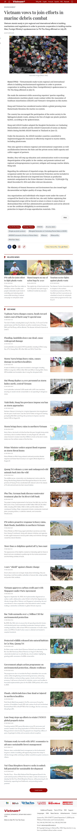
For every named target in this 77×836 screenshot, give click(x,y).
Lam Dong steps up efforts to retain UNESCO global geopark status (25, 719)
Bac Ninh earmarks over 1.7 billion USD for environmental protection (23, 616)
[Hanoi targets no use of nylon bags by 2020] (38, 267)
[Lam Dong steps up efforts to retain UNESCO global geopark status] (61, 723)
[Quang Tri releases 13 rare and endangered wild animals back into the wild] (61, 475)
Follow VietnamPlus (51, 247)
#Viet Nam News (14, 239)
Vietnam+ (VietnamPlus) (19, 1)
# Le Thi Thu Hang (14, 227)
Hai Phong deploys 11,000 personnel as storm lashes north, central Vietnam (25, 382)
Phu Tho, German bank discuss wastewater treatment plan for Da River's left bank (24, 495)
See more (11, 309)
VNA (47, 813)
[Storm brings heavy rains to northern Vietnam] (61, 432)
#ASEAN (39, 227)
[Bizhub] (8, 803)
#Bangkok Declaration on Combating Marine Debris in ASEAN (48, 231)
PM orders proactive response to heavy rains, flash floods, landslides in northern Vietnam (25, 523)
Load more (38, 790)
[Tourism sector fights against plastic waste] (61, 267)
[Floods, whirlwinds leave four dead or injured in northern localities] (61, 699)
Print (19, 247)
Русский (66, 1)
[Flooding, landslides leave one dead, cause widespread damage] (61, 343)
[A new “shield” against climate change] (61, 572)
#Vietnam (44, 235)
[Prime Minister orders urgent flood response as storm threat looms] (61, 453)
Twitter (14, 247)
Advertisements (65, 813)
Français (50, 1)
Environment (9, 7)
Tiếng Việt (38, 1)
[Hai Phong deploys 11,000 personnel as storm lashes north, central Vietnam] (61, 386)
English (45, 1)
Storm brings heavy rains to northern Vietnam (25, 426)
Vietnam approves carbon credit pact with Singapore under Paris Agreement (23, 589)
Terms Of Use (58, 810)
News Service (55, 813)
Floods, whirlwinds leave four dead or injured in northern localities (25, 695)
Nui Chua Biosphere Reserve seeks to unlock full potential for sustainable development (24, 767)
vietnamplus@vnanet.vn (48, 825)
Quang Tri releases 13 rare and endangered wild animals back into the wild (26, 471)
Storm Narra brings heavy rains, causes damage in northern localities (22, 360)
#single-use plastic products (17, 231)
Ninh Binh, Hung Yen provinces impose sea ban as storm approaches (26, 404)
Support (70, 810)
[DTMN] (47, 803)
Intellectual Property (46, 810)
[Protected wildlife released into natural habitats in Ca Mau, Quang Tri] (61, 646)
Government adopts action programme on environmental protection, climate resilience (25, 666)
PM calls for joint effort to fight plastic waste (14, 279)
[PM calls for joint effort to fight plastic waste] (15, 267)
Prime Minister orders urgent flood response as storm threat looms (25, 449)
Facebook (9, 247)
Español (56, 1)
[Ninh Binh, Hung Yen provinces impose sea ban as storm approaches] (61, 408)
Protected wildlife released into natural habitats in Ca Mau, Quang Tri (26, 642)
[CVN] (34, 803)
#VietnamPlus (55, 235)
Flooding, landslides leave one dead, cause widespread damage (23, 339)
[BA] (61, 803)
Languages (40, 813)
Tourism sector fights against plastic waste (59, 279)
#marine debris (50, 227)
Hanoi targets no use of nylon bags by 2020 (37, 279)
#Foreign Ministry (28, 227)
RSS (65, 810)
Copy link (24, 247)
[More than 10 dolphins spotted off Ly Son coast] (61, 552)
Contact (74, 813)
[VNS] (21, 803)
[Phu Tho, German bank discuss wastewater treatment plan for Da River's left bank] (61, 499)
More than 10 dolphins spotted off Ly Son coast (25, 546)
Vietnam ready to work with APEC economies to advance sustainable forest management (26, 743)
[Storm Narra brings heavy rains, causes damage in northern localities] (61, 364)
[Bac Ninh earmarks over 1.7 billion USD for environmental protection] (61, 620)
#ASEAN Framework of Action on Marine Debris (23, 235)
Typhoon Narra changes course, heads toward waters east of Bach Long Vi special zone (25, 315)
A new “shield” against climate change (21, 566)
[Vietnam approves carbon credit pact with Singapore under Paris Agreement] (61, 593)
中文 (61, 1)
